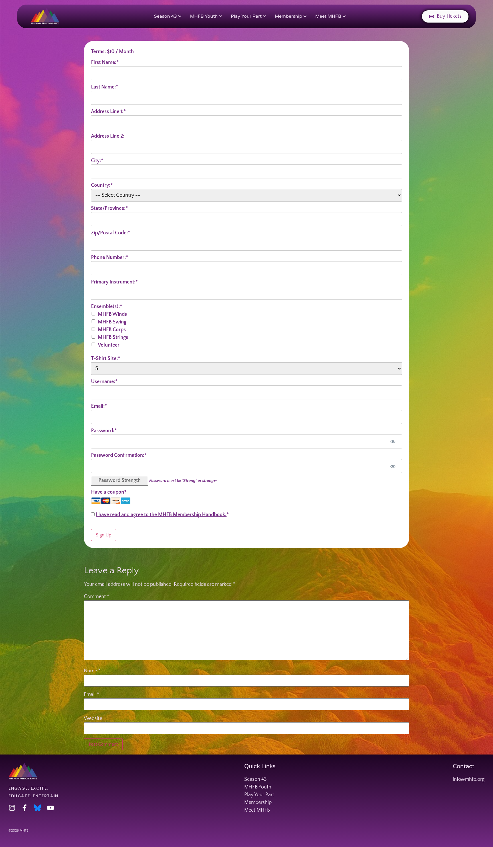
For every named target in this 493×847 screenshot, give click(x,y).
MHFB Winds (112, 314)
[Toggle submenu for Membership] (304, 16)
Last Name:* (104, 87)
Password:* (104, 431)
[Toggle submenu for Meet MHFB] (343, 16)
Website (93, 718)
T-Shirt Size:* (105, 358)
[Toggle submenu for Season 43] (179, 16)
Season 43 (165, 16)
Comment (96, 596)
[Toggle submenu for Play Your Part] (264, 16)
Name (92, 670)
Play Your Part (246, 16)
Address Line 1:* (108, 111)
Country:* (102, 185)
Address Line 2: (107, 136)
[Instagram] (12, 807)
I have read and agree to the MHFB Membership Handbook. (161, 515)
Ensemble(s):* (106, 306)
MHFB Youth (204, 16)
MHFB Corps (112, 330)
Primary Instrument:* (114, 282)
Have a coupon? (108, 492)
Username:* (104, 382)
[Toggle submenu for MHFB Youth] (220, 16)
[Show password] (392, 441)
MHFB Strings (113, 337)
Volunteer (109, 345)
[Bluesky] (37, 807)
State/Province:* (109, 208)
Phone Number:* (109, 257)
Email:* (99, 406)
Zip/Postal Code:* (110, 233)
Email (91, 694)
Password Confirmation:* (119, 455)
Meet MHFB (328, 16)
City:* (97, 161)
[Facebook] (24, 807)
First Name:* (105, 62)
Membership (288, 16)
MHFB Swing (112, 322)
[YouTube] (50, 807)
